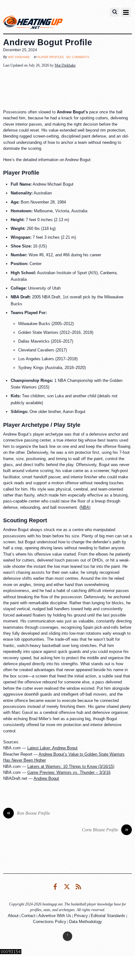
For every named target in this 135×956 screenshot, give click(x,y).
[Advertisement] (67, 89)
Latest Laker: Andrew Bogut (52, 748)
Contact (28, 915)
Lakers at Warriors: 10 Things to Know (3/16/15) (70, 766)
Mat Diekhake (19, 57)
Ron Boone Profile (28, 813)
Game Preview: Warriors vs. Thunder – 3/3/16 (69, 772)
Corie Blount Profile (105, 830)
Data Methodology (85, 921)
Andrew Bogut (46, 778)
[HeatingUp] (33, 24)
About (13, 915)
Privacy (81, 915)
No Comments (77, 56)
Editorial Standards (108, 915)
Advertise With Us (54, 915)
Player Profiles (50, 57)
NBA (85, 507)
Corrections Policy (49, 921)
